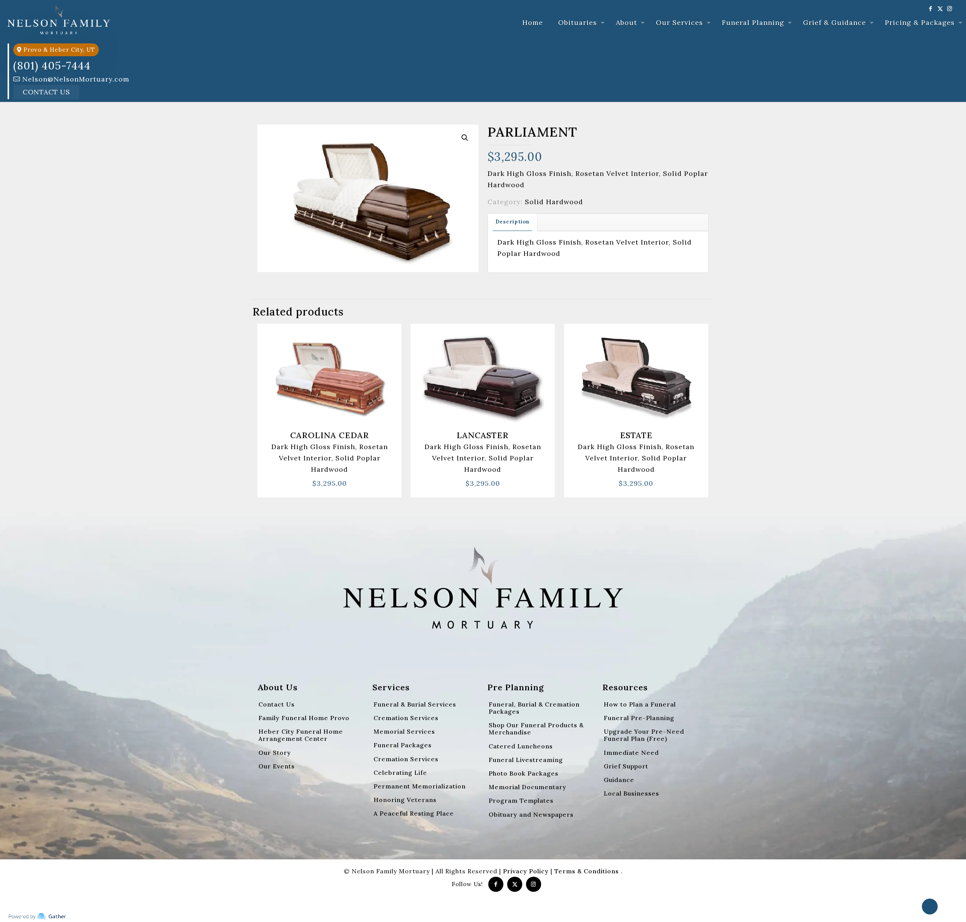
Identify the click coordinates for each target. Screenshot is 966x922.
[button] (465, 137)
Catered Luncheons (521, 746)
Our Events (276, 766)
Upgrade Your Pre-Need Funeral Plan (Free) (644, 735)
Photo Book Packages (523, 773)
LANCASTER (483, 435)
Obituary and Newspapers (531, 814)
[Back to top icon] (930, 906)
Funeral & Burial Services (415, 704)
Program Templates (521, 800)
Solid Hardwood (554, 201)
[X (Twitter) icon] (940, 8)
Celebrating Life (400, 772)
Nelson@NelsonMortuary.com (74, 79)
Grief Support (626, 766)
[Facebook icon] (931, 8)
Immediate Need (631, 752)
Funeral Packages (403, 745)
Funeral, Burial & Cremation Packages (534, 707)
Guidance (619, 779)
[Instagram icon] (949, 8)
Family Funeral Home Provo (303, 718)
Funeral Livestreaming (526, 759)
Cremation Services (406, 718)
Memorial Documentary (527, 787)
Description (512, 222)
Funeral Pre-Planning (639, 718)
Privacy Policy (526, 871)
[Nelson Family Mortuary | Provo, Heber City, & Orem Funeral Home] (59, 19)
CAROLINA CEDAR (329, 435)
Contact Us (46, 92)
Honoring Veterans (405, 799)
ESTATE (636, 435)
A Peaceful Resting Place (414, 813)
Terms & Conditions (587, 871)
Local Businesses (631, 793)
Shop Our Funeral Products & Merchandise (536, 728)
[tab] (512, 222)
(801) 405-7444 (52, 65)
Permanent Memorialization (420, 786)
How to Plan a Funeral (640, 704)
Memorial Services (404, 731)
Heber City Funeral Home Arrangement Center (300, 735)
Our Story (274, 752)
